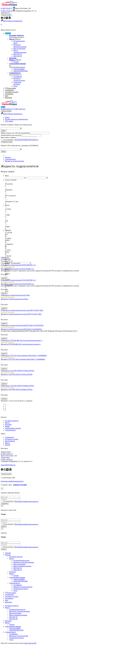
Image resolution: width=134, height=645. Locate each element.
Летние (16, 62)
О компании (9, 90)
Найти (3, 131)
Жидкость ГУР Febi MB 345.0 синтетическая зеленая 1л (21, 344)
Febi (6, 221)
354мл (7, 258)
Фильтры (12, 58)
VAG (7, 291)
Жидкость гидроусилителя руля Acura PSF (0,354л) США (21, 314)
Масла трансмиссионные (19, 51)
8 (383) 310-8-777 (7, 109)
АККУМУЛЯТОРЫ (20, 71)
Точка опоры (11, 88)
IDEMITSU (9, 244)
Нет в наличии (10, 195)
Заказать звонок (6, 15)
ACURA (8, 209)
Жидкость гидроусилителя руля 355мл (14, 299)
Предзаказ (8, 190)
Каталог (8, 33)
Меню (3, 107)
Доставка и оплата (11, 92)
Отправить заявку (7, 142)
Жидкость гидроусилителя (19, 79)
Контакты (8, 97)
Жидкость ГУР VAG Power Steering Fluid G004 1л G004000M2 (23, 359)
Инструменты (10, 441)
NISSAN (8, 256)
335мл (7, 252)
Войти (5, 21)
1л (6, 246)
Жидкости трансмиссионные (19, 46)
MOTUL (8, 250)
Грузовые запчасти (16, 35)
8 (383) (7, 8)
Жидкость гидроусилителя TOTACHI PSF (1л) (17, 269)
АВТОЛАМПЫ (19, 69)
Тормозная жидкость (17, 83)
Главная (8, 553)
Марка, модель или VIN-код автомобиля (15, 133)
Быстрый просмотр (8, 267)
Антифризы (17, 77)
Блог (6, 96)
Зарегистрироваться (15, 21)
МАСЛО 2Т (17, 54)
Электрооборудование (17, 64)
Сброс (3, 257)
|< (5, 404)
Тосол (15, 86)
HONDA (8, 238)
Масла (11, 39)
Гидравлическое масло (21, 560)
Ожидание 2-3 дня (11, 201)
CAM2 (7, 215)
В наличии (9, 184)
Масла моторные (19, 48)
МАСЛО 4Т (17, 56)
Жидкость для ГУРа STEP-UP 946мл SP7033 (16, 389)
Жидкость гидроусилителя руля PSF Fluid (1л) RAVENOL (21, 329)
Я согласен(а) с (20, 140)
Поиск (7, 117)
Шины (11, 60)
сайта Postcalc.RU (30, 643)
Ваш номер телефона (8, 137)
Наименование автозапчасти (11, 135)
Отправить (5, 503)
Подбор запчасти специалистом (16, 119)
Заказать (4, 278)
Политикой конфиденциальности (26, 140)
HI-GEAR (8, 232)
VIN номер (9, 121)
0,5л (6, 234)
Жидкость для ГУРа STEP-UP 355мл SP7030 (16, 374)
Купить (4, 526)
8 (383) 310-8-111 (19, 109)
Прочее (7, 445)
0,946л (7, 240)
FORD (7, 227)
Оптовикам (9, 94)
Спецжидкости (14, 73)
